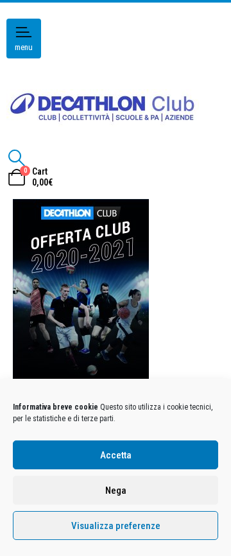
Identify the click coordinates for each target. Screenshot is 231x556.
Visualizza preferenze (115, 526)
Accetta (116, 455)
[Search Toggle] (16, 158)
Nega (115, 490)
